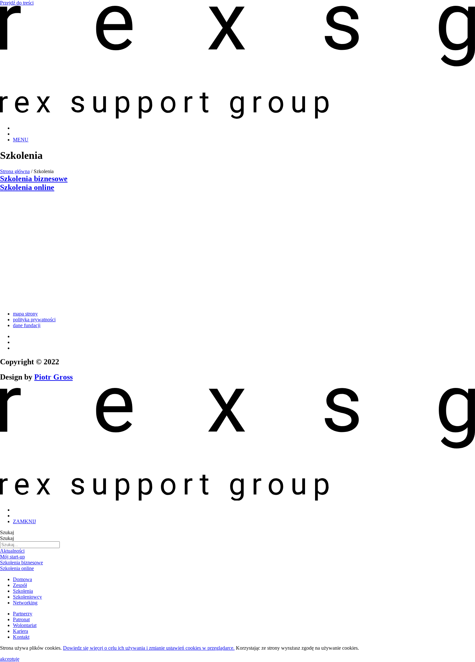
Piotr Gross (53, 377)
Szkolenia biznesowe (34, 178)
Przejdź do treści (17, 3)
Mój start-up (12, 556)
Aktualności (12, 551)
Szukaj (7, 532)
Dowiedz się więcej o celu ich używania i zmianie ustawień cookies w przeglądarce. (149, 648)
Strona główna (15, 171)
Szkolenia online (27, 187)
